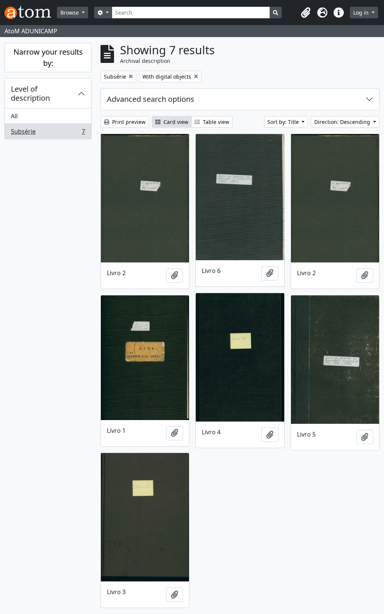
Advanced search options (150, 99)
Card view (175, 121)
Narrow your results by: (48, 57)
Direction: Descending (343, 121)
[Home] (30, 12)
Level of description (30, 93)
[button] (305, 12)
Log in (361, 12)
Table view (215, 121)
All (14, 116)
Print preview (128, 121)
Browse (70, 12)
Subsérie (47, 133)
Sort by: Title (283, 121)
